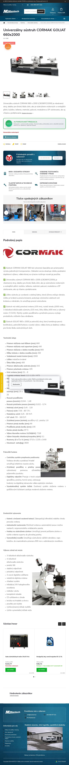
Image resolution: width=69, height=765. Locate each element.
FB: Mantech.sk (31, 717)
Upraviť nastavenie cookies (36, 761)
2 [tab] (35, 676)
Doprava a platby (9, 741)
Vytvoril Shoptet (62, 761)
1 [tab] (33, 676)
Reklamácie (8, 743)
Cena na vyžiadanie (11, 137)
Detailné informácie (27, 113)
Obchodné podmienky (10, 734)
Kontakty (7, 746)
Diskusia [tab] (34, 232)
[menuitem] (11, 18)
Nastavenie (16, 384)
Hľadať (41, 11)
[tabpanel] (18, 651)
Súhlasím (53, 385)
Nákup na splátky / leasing (9, 5)
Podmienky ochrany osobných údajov (13, 737)
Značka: (62, 144)
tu (42, 381)
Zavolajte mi (57, 158)
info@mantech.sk (31, 715)
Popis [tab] (13, 232)
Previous (60, 624)
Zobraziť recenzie (14, 695)
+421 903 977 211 (51, 715)
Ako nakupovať (9, 732)
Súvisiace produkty (54, 232)
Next (64, 624)
